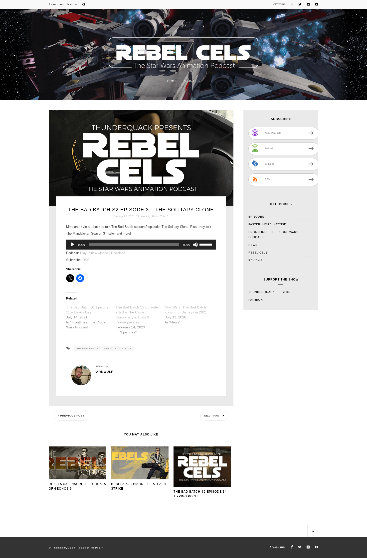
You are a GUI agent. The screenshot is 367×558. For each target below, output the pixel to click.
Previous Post (72, 415)
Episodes (143, 216)
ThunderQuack (261, 291)
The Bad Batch (87, 348)
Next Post (213, 415)
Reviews (255, 260)
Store (287, 291)
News (252, 244)
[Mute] (195, 244)
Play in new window (94, 253)
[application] (141, 245)
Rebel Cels (158, 216)
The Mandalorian (118, 348)
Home (172, 80)
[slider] (206, 244)
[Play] (72, 244)
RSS (86, 260)
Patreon (255, 299)
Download (118, 253)
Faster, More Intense (267, 224)
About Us (192, 80)
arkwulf (104, 371)
